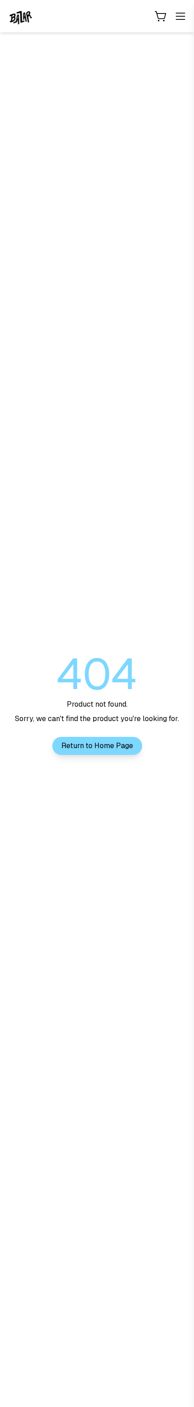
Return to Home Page (97, 745)
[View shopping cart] (160, 16)
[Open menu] (180, 16)
